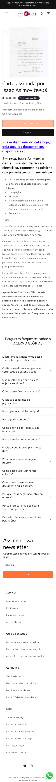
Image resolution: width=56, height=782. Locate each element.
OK (28, 574)
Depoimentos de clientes (18, 690)
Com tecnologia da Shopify (35, 779)
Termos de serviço (15, 717)
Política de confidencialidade (20, 731)
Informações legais (15, 745)
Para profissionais (15, 615)
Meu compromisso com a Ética (21, 683)
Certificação (12, 608)
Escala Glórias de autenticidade (21, 697)
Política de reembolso (17, 724)
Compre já (28, 132)
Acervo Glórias (13, 622)
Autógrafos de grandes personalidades (25, 656)
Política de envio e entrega (19, 738)
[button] (6, 13)
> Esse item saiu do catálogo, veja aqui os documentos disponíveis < (26, 146)
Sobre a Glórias (13, 676)
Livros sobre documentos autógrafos (24, 649)
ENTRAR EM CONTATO (17, 752)
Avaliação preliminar (16, 601)
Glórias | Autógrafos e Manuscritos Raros (29, 777)
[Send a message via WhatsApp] (49, 775)
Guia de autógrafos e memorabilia (22, 642)
